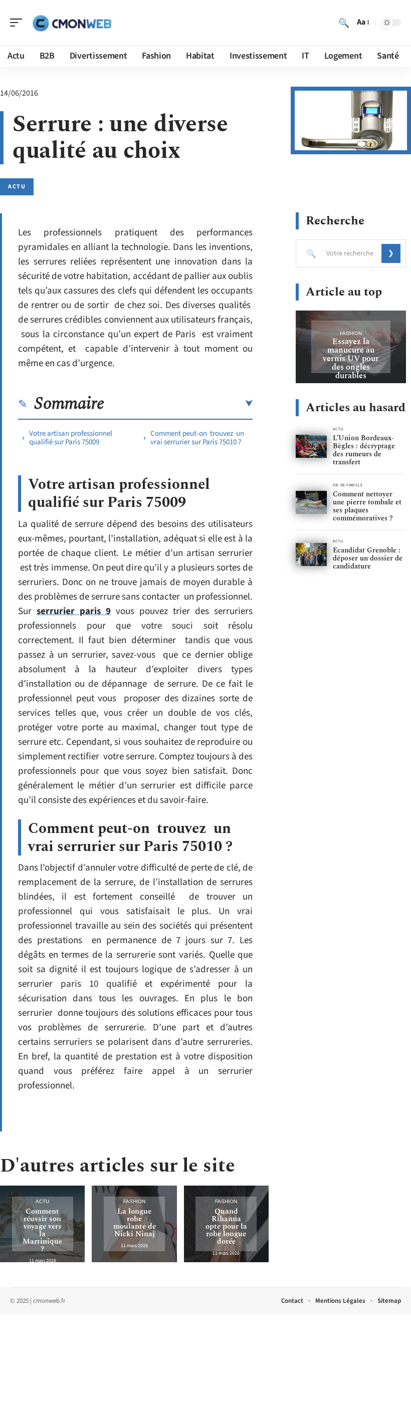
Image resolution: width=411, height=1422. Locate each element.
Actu (17, 186)
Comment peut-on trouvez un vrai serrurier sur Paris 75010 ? (197, 437)
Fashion (134, 1201)
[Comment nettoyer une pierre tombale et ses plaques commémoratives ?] (311, 502)
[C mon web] (72, 22)
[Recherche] (344, 22)
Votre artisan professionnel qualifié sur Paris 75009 (70, 437)
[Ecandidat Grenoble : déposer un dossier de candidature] (311, 554)
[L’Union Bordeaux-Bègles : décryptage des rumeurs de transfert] (311, 446)
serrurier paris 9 (74, 611)
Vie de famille (347, 485)
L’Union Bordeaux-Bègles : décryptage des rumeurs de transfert (364, 450)
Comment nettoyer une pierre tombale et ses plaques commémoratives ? (367, 506)
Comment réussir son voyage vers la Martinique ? (42, 1230)
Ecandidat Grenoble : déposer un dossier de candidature (367, 558)
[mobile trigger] (18, 22)
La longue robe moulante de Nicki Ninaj (134, 1223)
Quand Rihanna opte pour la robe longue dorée (226, 1226)
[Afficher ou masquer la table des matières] (178, 404)
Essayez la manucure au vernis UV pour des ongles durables (351, 359)
